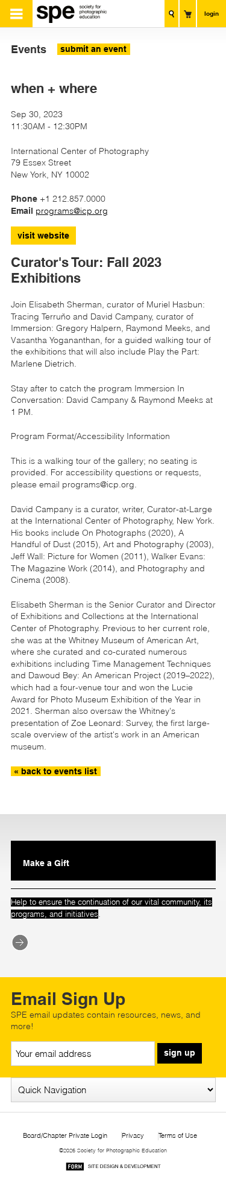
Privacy (133, 1136)
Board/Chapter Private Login (65, 1136)
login (211, 13)
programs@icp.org (72, 210)
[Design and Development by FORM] (113, 1168)
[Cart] (188, 13)
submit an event (93, 49)
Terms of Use (178, 1136)
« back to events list (55, 771)
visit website (43, 235)
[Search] (171, 13)
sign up (179, 1053)
